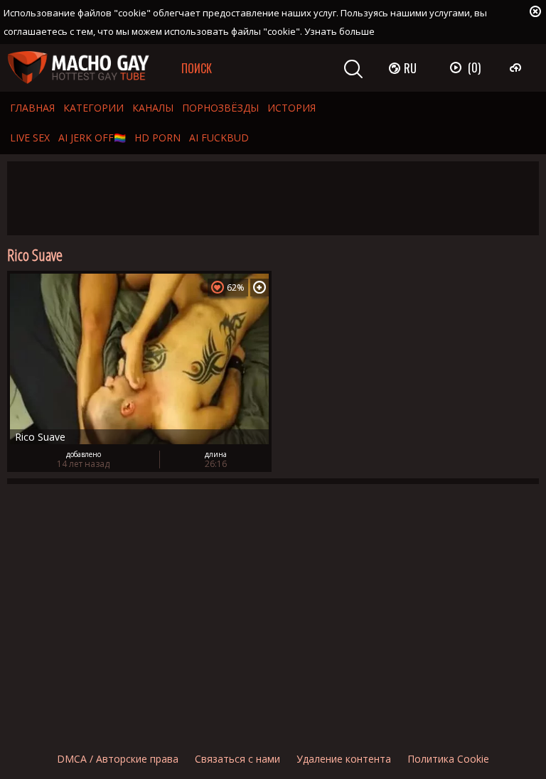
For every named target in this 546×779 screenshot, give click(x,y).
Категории (93, 107)
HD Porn (157, 137)
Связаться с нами (237, 758)
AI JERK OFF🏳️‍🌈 (92, 137)
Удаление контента (343, 758)
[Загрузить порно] (517, 67)
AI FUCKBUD (219, 137)
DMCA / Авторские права (117, 758)
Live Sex (30, 137)
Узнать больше (339, 31)
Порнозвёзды (220, 107)
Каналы (152, 107)
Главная (32, 107)
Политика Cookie (448, 758)
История (291, 107)
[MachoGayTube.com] (78, 68)
